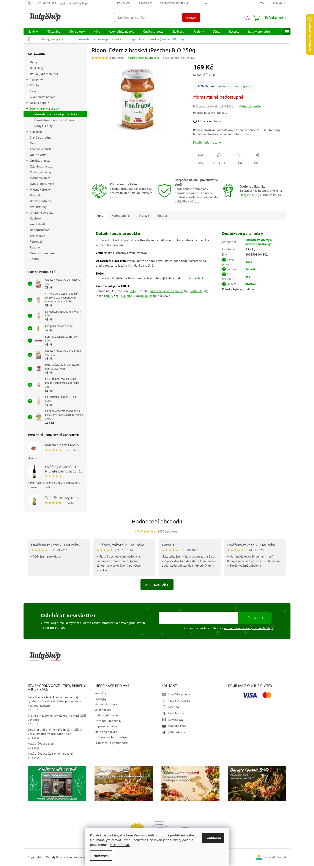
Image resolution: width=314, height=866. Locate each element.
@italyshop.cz (177, 732)
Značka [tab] (162, 216)
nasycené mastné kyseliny (166, 291)
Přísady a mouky (41, 172)
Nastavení (101, 855)
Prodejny (145, 3)
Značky (34, 259)
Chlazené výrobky (41, 213)
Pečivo (34, 143)
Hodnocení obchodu (157, 521)
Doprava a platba (106, 726)
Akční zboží (37, 224)
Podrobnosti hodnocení (143, 58)
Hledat (191, 17)
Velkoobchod (103, 710)
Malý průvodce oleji (41, 744)
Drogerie (35, 195)
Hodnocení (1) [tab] (121, 216)
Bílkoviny (146, 296)
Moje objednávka (106, 732)
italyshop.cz (175, 720)
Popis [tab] (99, 216)
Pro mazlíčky (38, 207)
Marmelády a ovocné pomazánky (55, 114)
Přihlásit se (255, 618)
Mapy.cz (245, 195)
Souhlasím (213, 838)
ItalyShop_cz (176, 713)
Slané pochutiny (40, 137)
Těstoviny (36, 80)
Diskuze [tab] (144, 216)
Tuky (133, 291)
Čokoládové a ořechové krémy (54, 120)
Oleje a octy (38, 155)
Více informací (120, 844)
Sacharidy (196, 291)
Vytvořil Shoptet (275, 857)
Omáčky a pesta (40, 161)
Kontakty (123, 3)
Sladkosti (36, 132)
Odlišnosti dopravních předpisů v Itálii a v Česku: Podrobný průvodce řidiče (55, 732)
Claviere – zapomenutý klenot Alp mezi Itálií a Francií (57, 718)
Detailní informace (205, 142)
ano (247, 276)
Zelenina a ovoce (41, 166)
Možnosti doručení (251, 106)
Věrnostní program (174, 3)
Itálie (248, 262)
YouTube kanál (177, 726)
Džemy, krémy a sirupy (44, 109)
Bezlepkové (37, 236)
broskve (250, 284)
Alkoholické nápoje (42, 97)
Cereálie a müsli (40, 149)
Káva (33, 91)
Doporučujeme (39, 230)
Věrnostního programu (237, 86)
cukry (109, 296)
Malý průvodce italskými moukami (50, 753)
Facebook (174, 707)
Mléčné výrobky (40, 189)
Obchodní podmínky (108, 721)
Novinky (35, 218)
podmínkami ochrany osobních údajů (248, 628)
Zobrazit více (157, 585)
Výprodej (36, 241)
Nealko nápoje (39, 103)
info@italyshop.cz (180, 694)
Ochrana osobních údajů (111, 737)
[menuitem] (33, 31)
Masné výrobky (40, 178)
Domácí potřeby (40, 201)
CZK (262, 3)
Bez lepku (199, 278)
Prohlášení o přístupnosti (111, 743)
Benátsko (251, 269)
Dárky (34, 62)
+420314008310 (179, 701)
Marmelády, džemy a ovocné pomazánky (258, 242)
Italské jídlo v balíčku (44, 74)
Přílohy (34, 85)
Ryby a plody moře (42, 184)
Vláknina (126, 296)
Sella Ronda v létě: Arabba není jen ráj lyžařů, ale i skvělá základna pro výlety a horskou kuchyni (54, 701)
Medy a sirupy (43, 126)
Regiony (35, 247)
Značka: (179, 58)
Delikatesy (36, 68)
